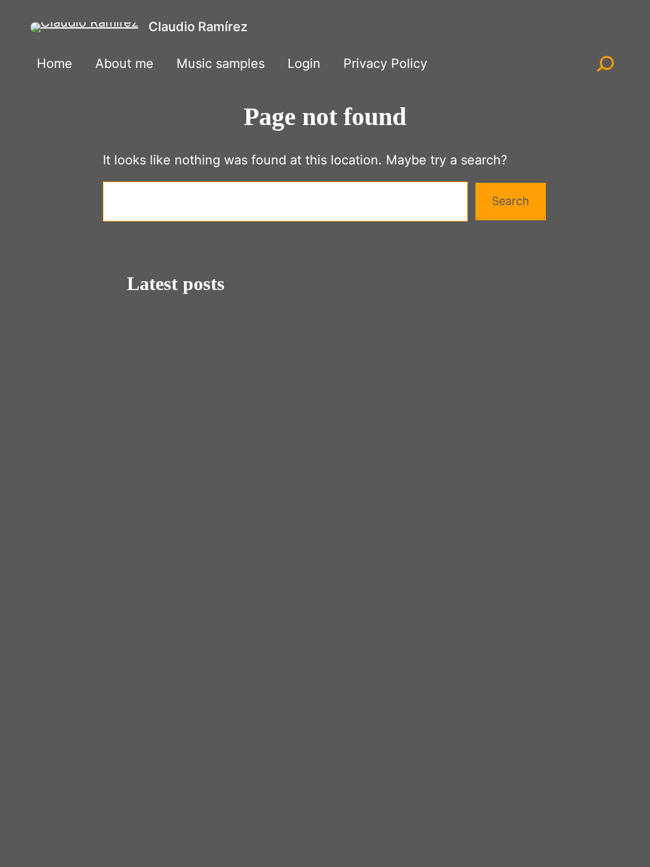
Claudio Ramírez (198, 26)
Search (510, 201)
